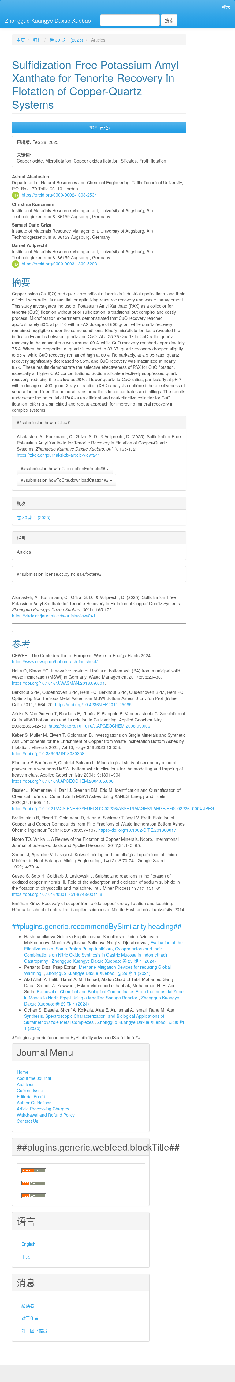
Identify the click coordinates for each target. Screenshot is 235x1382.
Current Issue (30, 1090)
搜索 (169, 20)
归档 (37, 40)
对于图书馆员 (34, 1331)
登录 (226, 6)
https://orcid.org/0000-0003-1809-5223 (59, 263)
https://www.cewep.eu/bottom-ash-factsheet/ (55, 661)
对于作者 (30, 1318)
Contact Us (27, 1121)
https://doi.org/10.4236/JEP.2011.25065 (93, 704)
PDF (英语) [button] (99, 128)
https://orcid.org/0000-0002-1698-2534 (59, 195)
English (28, 1244)
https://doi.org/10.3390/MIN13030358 (48, 753)
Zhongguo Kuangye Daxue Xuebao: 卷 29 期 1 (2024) (98, 973)
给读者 (27, 1305)
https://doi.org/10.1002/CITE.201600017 (137, 830)
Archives (25, 1084)
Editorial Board (31, 1096)
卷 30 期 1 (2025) (66, 40)
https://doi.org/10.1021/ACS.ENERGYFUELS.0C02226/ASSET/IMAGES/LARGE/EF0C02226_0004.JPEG (113, 808)
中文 (25, 1256)
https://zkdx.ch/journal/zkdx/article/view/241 (58, 455)
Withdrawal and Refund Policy (46, 1115)
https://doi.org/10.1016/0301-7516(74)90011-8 (57, 894)
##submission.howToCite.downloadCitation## (65, 480)
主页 (21, 40)
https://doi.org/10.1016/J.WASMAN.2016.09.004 (58, 683)
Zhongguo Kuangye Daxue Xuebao (48, 20)
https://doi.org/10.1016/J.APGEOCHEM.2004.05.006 (63, 781)
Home (22, 1072)
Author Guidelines (34, 1102)
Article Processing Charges (43, 1109)
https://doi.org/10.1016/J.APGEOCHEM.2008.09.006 (99, 726)
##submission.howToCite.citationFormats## (63, 468)
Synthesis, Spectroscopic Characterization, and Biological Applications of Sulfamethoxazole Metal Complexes (94, 1019)
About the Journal (34, 1078)
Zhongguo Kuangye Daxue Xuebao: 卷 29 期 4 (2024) (104, 961)
